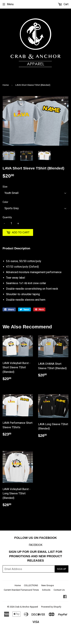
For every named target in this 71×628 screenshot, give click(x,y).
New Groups (47, 585)
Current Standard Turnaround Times (21, 590)
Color (5, 202)
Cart (65, 4)
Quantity (7, 217)
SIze (5, 186)
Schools (46, 590)
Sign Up (61, 569)
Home (6, 85)
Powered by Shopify (51, 606)
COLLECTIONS (31, 585)
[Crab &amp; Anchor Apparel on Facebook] (65, 597)
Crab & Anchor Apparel (26, 606)
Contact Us (59, 590)
